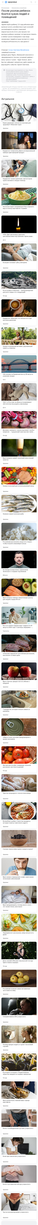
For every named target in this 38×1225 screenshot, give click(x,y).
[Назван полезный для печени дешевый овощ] (19, 480)
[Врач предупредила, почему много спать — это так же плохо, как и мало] (19, 899)
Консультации (5, 7)
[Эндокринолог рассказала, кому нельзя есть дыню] (19, 927)
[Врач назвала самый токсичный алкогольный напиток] (19, 452)
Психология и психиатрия (19, 7)
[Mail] (6, 2)
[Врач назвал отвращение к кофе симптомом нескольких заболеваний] (19, 871)
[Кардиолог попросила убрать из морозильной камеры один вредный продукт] (19, 145)
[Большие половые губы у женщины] (19, 257)
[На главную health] (12, 2)
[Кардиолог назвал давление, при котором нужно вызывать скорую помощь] (19, 173)
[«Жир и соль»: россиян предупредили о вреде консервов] (19, 731)
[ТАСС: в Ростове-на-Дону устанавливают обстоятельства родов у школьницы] (19, 396)
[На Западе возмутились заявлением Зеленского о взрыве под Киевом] (19, 564)
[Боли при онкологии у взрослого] (19, 1150)
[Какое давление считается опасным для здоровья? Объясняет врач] (19, 117)
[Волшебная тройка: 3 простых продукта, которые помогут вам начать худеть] (19, 815)
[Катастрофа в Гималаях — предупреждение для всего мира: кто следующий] (19, 284)
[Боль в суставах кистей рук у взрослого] (19, 1178)
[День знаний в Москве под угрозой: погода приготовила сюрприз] (19, 955)
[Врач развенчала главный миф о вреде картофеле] (19, 1094)
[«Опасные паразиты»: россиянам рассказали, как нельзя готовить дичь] (19, 648)
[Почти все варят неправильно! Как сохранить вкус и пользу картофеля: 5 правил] (19, 201)
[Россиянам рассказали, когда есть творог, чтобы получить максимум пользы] (19, 536)
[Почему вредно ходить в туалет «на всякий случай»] (19, 1039)
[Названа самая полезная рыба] (19, 508)
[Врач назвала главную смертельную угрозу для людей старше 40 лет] (19, 592)
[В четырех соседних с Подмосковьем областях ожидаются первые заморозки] (19, 1066)
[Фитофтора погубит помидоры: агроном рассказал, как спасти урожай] (19, 759)
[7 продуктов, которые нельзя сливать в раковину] (19, 703)
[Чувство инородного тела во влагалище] (19, 787)
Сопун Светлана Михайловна (18, 50)
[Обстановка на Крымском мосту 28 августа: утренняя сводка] (19, 368)
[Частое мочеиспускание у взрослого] (19, 1206)
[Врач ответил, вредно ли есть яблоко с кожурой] (19, 675)
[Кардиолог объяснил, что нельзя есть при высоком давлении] (19, 312)
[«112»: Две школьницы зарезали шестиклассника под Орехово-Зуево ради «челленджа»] (19, 229)
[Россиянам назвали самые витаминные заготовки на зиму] (19, 983)
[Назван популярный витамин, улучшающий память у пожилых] (19, 340)
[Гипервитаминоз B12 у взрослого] (19, 1011)
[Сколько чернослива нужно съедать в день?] (19, 843)
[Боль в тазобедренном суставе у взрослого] (19, 1122)
